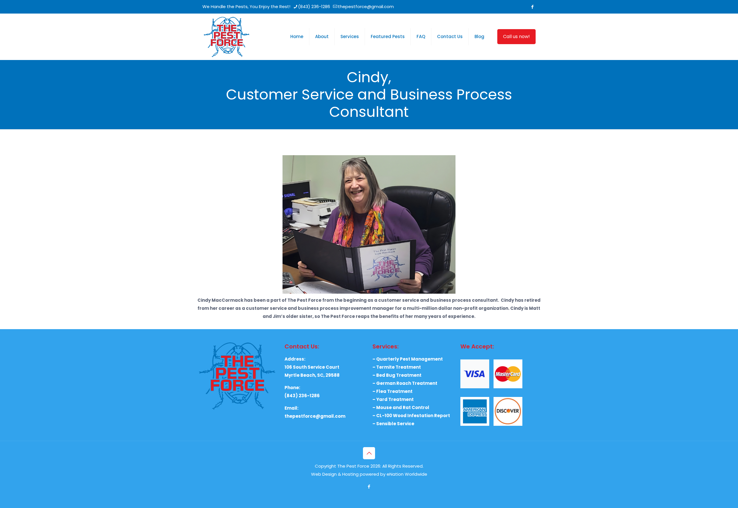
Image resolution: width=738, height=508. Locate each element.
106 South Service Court (312, 367)
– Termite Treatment (396, 367)
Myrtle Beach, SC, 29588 (312, 375)
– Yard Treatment (393, 399)
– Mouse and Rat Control (400, 407)
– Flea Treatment (392, 391)
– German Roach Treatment (404, 383)
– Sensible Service (393, 424)
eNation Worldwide (407, 474)
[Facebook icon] (532, 7)
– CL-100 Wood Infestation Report (411, 416)
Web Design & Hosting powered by (349, 474)
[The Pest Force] (226, 37)
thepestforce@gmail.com (366, 6)
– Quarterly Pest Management (407, 359)
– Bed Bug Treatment (396, 375)
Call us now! (516, 36)
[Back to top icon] (369, 453)
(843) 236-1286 (314, 6)
